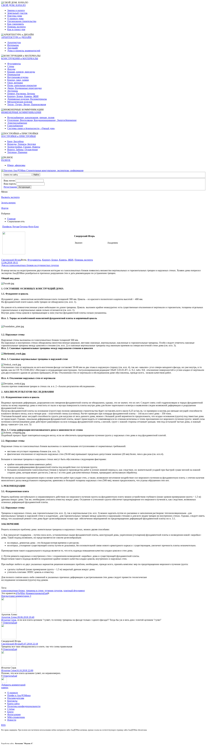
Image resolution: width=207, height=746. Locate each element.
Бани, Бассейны (15, 141)
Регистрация (10, 187)
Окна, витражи (15, 82)
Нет (23, 593)
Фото (31, 226)
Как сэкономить (15, 24)
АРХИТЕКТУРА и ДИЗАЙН (16, 37)
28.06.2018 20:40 (25, 617)
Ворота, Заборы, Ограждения (22, 149)
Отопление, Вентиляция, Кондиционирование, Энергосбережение (42, 120)
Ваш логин (9, 180)
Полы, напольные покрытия (22, 85)
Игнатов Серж (8, 620)
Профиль (7, 226)
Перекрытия (13, 74)
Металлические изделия (19, 101)
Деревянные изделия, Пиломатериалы (27, 99)
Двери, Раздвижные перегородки (24, 88)
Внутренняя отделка (17, 77)
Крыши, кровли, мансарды (21, 72)
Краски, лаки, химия (18, 80)
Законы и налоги (16, 10)
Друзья (15, 226)
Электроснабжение (17, 123)
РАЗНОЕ (5, 160)
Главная (11, 218)
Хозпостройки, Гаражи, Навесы (23, 147)
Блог (36, 226)
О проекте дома (15, 18)
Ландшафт (12, 48)
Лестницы (12, 91)
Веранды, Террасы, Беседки (21, 144)
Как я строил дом (16, 29)
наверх (4, 687)
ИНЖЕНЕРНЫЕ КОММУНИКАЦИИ (21, 112)
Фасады (11, 69)
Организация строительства (21, 21)
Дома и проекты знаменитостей (23, 50)
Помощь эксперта (16, 26)
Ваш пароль (10, 183)
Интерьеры (13, 45)
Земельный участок (17, 13)
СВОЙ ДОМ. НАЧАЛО (13, 5)
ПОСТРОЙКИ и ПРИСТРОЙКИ (18, 136)
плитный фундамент (74, 590)
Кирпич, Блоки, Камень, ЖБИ (22, 96)
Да (18, 593)
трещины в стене (34, 590)
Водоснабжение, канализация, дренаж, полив (30, 117)
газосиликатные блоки (13, 590)
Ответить (8, 622)
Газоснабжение (15, 125)
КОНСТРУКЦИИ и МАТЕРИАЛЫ (19, 58)
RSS (3, 725)
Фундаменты (14, 63)
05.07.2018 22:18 (29, 644)
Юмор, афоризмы (16, 165)
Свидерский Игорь (11, 260)
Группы (24, 226)
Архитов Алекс (9, 617)
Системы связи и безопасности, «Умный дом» (31, 128)
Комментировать (34, 593)
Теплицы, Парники (17, 152)
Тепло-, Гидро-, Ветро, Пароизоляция (26, 104)
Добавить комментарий (13, 685)
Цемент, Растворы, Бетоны (21, 93)
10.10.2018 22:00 (24, 670)
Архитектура (14, 42)
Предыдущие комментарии (16, 596)
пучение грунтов (53, 590)
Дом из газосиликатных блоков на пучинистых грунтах (30, 265)
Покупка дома (14, 16)
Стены (10, 66)
